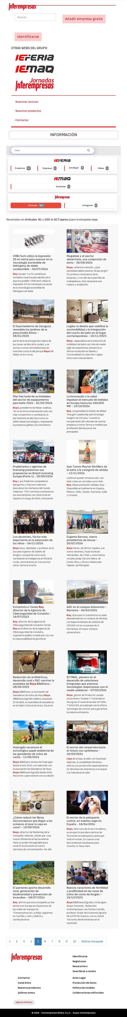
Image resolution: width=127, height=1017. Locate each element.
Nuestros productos (28, 111)
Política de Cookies (84, 987)
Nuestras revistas (26, 102)
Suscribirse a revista (84, 971)
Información (63, 134)
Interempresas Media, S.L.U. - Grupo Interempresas (68, 1012)
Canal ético (24, 982)
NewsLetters (80, 966)
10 (74, 941)
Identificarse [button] (28, 37)
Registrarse (79, 961)
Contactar (22, 120)
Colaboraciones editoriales (88, 992)
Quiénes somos (26, 992)
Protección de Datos (84, 982)
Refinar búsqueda (92, 941)
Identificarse (80, 956)
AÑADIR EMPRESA (24, 1002)
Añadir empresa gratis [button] (84, 19)
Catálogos (76, 167)
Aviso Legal (79, 978)
